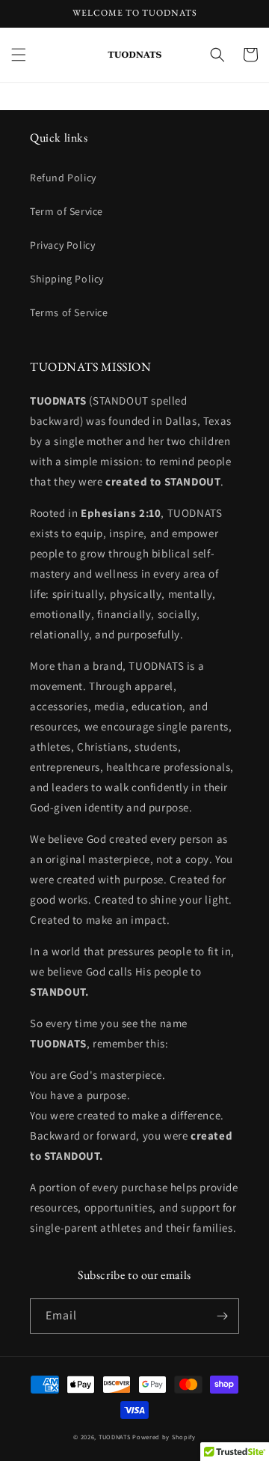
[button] (18, 54)
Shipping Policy (67, 278)
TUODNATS (115, 1437)
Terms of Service (69, 312)
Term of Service (66, 211)
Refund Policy (63, 177)
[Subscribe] (221, 1316)
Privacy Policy (62, 245)
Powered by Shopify (164, 1437)
